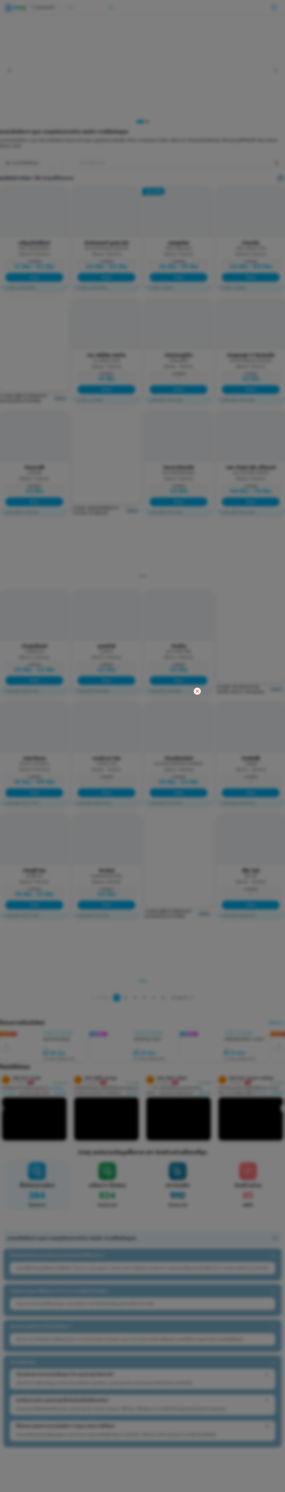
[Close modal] (197, 691)
